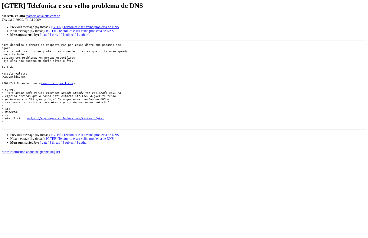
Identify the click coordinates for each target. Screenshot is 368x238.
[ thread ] (56, 34)
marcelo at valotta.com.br (43, 16)
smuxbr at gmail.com (57, 83)
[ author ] (83, 34)
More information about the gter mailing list (31, 152)
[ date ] (44, 34)
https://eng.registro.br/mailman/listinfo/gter (65, 118)
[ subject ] (69, 34)
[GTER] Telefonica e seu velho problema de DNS (85, 27)
